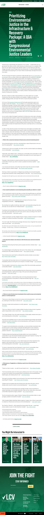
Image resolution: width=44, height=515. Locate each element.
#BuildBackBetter (12, 285)
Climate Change (16, 426)
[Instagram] (20, 513)
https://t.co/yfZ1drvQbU (28, 415)
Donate (27, 4)
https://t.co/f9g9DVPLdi (7, 182)
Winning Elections (25, 505)
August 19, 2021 (22, 186)
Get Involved (21, 4)
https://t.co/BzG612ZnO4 (8, 356)
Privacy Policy (31, 513)
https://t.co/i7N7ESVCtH (22, 232)
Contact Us (40, 513)
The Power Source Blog (36, 495)
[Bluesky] (18, 513)
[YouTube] (25, 513)
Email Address (13, 485)
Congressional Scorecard (26, 502)
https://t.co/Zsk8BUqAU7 (11, 286)
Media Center (37, 498)
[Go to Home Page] (3, 4)
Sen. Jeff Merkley (14, 156)
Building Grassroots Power (25, 497)
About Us (36, 500)
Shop (35, 502)
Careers (36, 513)
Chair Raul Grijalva (19, 201)
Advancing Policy (27, 494)
